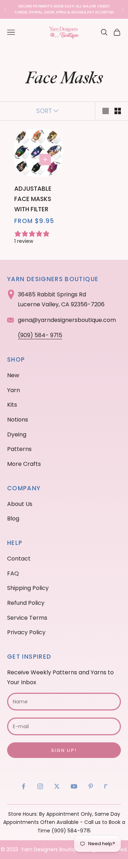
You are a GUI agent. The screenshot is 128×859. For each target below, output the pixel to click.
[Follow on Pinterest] (90, 786)
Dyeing (16, 434)
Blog (13, 518)
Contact (19, 558)
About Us (19, 504)
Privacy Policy (26, 632)
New (13, 375)
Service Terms (27, 618)
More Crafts (24, 464)
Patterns (19, 449)
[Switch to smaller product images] (117, 111)
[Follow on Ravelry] (106, 786)
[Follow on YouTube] (74, 786)
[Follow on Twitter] (56, 786)
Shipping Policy (28, 588)
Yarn (13, 390)
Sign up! (64, 750)
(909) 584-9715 (71, 830)
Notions (17, 419)
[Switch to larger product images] (105, 111)
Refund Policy (25, 603)
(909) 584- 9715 (40, 335)
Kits (12, 405)
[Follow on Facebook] (23, 786)
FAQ (13, 573)
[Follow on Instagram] (40, 786)
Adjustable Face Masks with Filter (33, 198)
